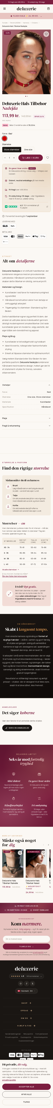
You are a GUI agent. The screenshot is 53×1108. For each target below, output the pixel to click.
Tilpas (26, 1102)
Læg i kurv (32, 157)
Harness (26, 23)
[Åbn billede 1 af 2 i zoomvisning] (26, 62)
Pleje (4, 418)
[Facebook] (26, 983)
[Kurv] (48, 8)
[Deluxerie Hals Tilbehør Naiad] (36, 863)
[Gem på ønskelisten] (46, 34)
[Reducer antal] (4, 158)
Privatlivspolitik (11, 1037)
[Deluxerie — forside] (26, 9)
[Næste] (48, 845)
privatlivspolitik (38, 952)
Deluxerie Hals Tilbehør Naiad (32, 881)
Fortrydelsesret (41, 1034)
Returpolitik (28, 1034)
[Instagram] (20, 983)
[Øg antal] (14, 158)
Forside (4, 23)
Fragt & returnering (11, 425)
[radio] (4, 138)
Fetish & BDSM (15, 23)
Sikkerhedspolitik (41, 1037)
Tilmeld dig (26, 946)
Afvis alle (26, 1094)
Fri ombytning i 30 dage (36, 2)
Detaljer (6, 385)
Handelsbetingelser (13, 1034)
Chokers (35, 23)
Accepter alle (26, 1087)
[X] (32, 983)
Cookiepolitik (26, 1037)
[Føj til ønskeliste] (20, 853)
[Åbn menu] (4, 8)
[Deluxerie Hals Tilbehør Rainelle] (12, 863)
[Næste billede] (47, 62)
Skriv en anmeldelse (19, 728)
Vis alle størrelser (9, 570)
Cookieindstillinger (26, 1041)
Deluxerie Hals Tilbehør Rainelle (10, 881)
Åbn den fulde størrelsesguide (14, 576)
